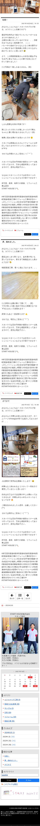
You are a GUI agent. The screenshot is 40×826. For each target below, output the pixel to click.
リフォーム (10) (10, 717)
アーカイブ (7, 728)
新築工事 (19, 393)
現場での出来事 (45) (11, 704)
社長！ (5, 20)
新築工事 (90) (9, 721)
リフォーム (19, 230)
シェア (35, 234)
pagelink (5, 775)
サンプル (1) (9, 708)
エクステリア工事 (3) (12, 700)
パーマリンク (8, 230)
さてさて (6, 401)
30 (35, 686)
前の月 (12, 596)
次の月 (28, 596)
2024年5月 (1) (9, 732)
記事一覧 (20, 598)
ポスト (28, 234)
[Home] (2, 605)
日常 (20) (7, 712)
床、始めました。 (9, 242)
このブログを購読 (10, 784)
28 (25, 686)
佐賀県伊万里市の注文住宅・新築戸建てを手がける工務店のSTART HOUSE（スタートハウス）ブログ (20, 6)
